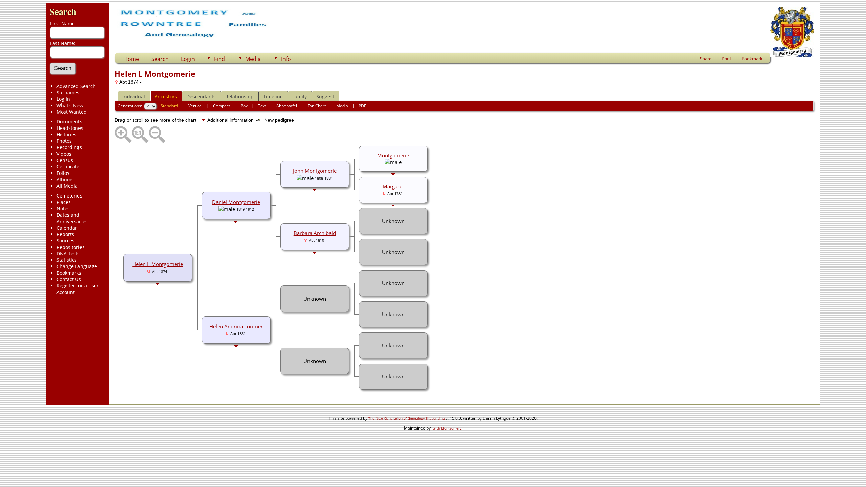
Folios (62, 173)
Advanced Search (76, 86)
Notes (63, 208)
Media (253, 59)
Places (63, 202)
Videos (63, 153)
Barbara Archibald (315, 233)
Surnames (67, 92)
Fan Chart (316, 106)
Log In (63, 99)
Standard (169, 106)
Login (188, 59)
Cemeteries (69, 195)
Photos (64, 141)
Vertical (195, 106)
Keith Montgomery (446, 428)
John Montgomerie (315, 170)
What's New (69, 105)
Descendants (201, 96)
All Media (67, 186)
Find (219, 59)
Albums (65, 179)
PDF (362, 106)
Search (63, 11)
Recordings (69, 147)
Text (262, 106)
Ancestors (166, 96)
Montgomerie (393, 155)
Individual (133, 96)
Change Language (76, 266)
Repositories (70, 247)
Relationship (239, 96)
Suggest (325, 96)
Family (299, 96)
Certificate (67, 166)
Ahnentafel (286, 106)
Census (64, 160)
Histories (66, 134)
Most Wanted (71, 112)
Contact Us (68, 279)
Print (726, 58)
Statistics (66, 260)
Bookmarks (68, 273)
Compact (221, 106)
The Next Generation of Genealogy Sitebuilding (406, 418)
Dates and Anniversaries (72, 218)
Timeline (273, 96)
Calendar (66, 228)
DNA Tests (68, 253)
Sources (65, 240)
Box (244, 106)
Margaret (393, 186)
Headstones (69, 128)
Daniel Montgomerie (236, 202)
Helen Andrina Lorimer (236, 326)
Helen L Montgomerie (157, 264)
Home (131, 59)
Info (286, 59)
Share (705, 58)
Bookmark (752, 58)
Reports (65, 234)
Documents (69, 121)
